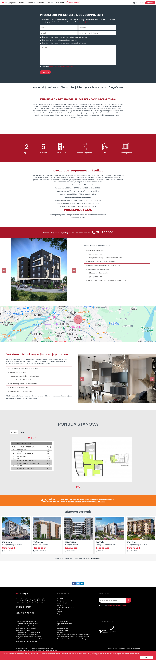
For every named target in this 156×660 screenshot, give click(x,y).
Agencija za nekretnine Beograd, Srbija (42, 648)
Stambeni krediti (62, 630)
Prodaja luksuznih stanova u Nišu (26, 641)
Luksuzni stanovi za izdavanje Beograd (28, 632)
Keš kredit (60, 632)
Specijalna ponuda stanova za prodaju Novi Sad (73, 637)
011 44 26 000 (104, 232)
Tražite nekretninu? (63, 603)
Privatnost (122, 648)
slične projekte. (83, 22)
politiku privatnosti (67, 67)
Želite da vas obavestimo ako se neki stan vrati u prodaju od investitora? (65, 37)
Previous (4, 270)
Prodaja (30, 2)
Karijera (59, 612)
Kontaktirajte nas (25, 612)
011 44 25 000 (100, 502)
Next (74, 270)
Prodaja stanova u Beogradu (25, 626)
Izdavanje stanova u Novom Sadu (27, 624)
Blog (58, 614)
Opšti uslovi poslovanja (133, 648)
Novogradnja (40, 2)
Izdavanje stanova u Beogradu (26, 621)
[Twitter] (78, 584)
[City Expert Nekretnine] (9, 3)
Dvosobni (14, 432)
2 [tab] (79, 487)
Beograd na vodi (62, 628)
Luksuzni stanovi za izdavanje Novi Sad (28, 634)
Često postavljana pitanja (65, 607)
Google (154, 341)
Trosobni (22, 432)
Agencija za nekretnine (64, 624)
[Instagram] (22, 600)
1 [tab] (76, 487)
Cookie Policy (86, 654)
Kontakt (59, 609)
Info (49, 2)
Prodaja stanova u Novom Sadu (26, 628)
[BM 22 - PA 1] (102, 459)
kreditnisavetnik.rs (75, 502)
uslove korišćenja (54, 67)
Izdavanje (21, 2)
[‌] (32, 600)
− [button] (2, 310)
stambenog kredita (90, 499)
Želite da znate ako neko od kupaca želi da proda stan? (59, 40)
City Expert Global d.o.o (23, 648)
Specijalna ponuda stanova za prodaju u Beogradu (74, 634)
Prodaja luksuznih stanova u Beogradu (28, 637)
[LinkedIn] (82, 584)
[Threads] (42, 600)
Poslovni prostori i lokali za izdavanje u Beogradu (73, 639)
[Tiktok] (37, 600)
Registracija (150, 3)
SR (131, 2)
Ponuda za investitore (73, 2)
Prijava (142, 2)
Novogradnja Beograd (93, 558)
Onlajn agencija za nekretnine (66, 601)
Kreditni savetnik (59, 2)
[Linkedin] (27, 600)
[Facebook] (74, 584)
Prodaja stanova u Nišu (23, 630)
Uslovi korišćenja (112, 648)
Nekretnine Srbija (62, 621)
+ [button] (2, 308)
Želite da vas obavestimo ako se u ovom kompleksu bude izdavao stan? (65, 43)
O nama (60, 599)
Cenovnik (60, 605)
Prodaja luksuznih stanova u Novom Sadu (29, 639)
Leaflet (144, 341)
